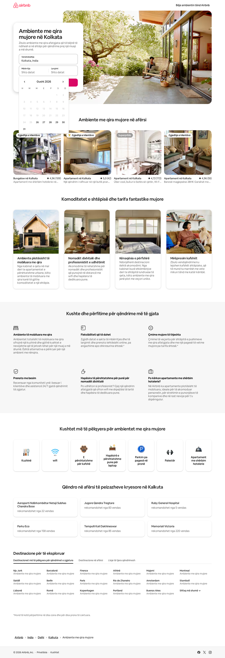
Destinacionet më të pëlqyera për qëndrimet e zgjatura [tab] (43, 560)
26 (37, 122)
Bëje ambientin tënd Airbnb (193, 5)
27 (43, 122)
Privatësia (42, 652)
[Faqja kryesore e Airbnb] (21, 5)
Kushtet (54, 652)
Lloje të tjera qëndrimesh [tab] (121, 560)
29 (56, 122)
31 (24, 129)
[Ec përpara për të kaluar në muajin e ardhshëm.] (63, 82)
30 (63, 122)
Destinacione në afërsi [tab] (91, 560)
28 (50, 122)
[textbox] (33, 72)
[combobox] (48, 61)
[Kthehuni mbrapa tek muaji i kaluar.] (25, 82)
